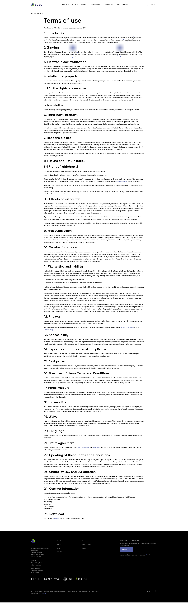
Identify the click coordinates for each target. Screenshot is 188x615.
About (59, 541)
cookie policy (96, 447)
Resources (85, 541)
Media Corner (86, 544)
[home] (36, 4)
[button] (64, 5)
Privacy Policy (72, 591)
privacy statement (82, 447)
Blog (58, 548)
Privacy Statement (127, 327)
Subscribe (126, 550)
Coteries (43, 593)
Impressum (95, 591)
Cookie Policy (48, 330)
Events (59, 544)
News (84, 548)
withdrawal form (121, 181)
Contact (59, 552)
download (56, 518)
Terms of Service (84, 591)
